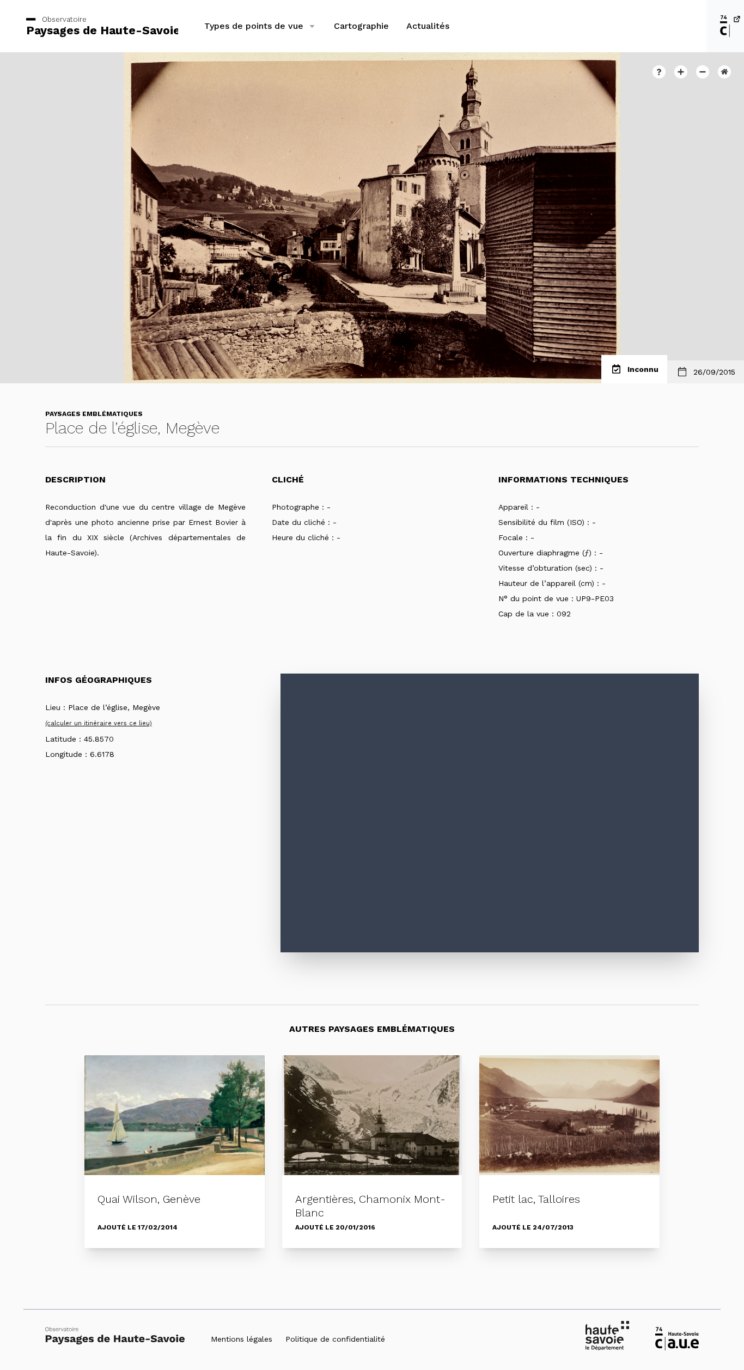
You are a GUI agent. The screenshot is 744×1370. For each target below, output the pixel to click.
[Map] (489, 813)
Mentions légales (241, 1339)
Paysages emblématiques (94, 414)
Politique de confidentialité (335, 1339)
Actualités (427, 26)
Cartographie (361, 26)
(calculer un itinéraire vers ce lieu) (98, 723)
